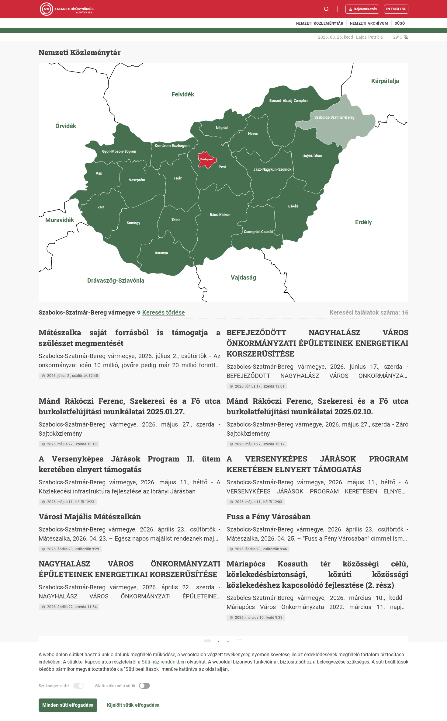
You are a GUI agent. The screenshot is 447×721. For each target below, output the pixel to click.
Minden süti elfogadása (68, 705)
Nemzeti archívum (369, 23)
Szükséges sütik (54, 686)
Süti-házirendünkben (164, 662)
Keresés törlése (163, 312)
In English (396, 9)
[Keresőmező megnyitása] (326, 9)
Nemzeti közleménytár (320, 23)
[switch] (78, 686)
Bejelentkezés (365, 9)
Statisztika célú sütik (115, 686)
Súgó (400, 23)
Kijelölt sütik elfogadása (133, 705)
